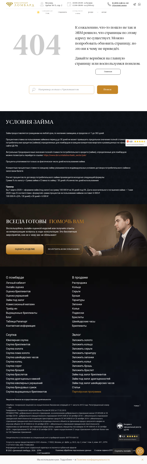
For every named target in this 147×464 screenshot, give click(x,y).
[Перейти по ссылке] (42, 4)
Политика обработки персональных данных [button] (73, 450)
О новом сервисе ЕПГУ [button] (103, 450)
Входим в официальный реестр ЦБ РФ (132, 427)
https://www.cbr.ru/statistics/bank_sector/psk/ (65, 155)
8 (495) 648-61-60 (120, 3)
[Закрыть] (142, 459)
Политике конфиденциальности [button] (93, 459)
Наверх (136, 406)
